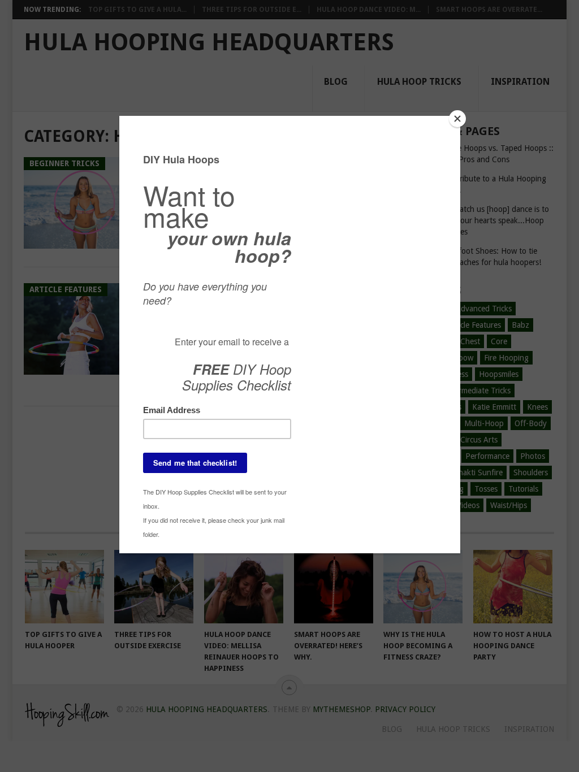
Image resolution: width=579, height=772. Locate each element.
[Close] (457, 118)
